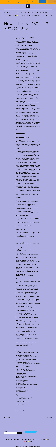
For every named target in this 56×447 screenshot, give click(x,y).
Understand (42, 1)
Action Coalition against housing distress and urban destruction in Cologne (25, 12)
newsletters (39, 410)
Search (5, 431)
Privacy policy (51, 1)
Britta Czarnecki (18, 411)
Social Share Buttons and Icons (22, 446)
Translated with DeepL (19, 404)
